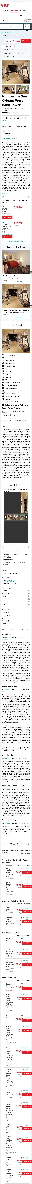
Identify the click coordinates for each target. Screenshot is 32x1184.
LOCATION (7, 53)
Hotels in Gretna (5, 32)
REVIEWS (20, 53)
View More (5, 193)
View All (4, 120)
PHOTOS (23, 49)
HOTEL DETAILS (9, 49)
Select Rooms (26, 41)
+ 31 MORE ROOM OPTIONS (15, 241)
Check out (14, 25)
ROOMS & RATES (9, 56)
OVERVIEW (7, 46)
